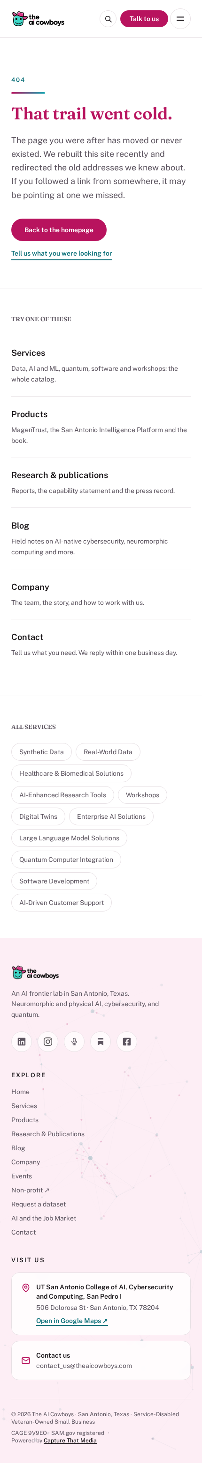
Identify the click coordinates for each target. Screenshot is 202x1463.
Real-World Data (108, 752)
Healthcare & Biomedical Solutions (71, 773)
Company (30, 587)
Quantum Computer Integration (66, 859)
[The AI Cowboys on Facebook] (127, 1041)
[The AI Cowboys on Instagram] (48, 1041)
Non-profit (30, 1190)
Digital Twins (38, 816)
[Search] (108, 18)
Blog (20, 525)
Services (28, 353)
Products (29, 414)
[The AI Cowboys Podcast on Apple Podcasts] (74, 1041)
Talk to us (144, 18)
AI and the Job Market (43, 1218)
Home (20, 1091)
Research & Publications (48, 1134)
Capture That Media (70, 1440)
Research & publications (59, 475)
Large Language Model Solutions (69, 838)
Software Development (54, 881)
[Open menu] (180, 18)
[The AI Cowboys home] (38, 18)
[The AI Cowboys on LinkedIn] (21, 1041)
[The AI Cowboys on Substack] (100, 1041)
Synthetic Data (41, 752)
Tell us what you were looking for (61, 253)
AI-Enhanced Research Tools (62, 795)
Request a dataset (38, 1204)
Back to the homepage (58, 230)
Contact (27, 637)
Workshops (142, 795)
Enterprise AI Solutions (111, 816)
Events (21, 1176)
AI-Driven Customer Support (61, 902)
